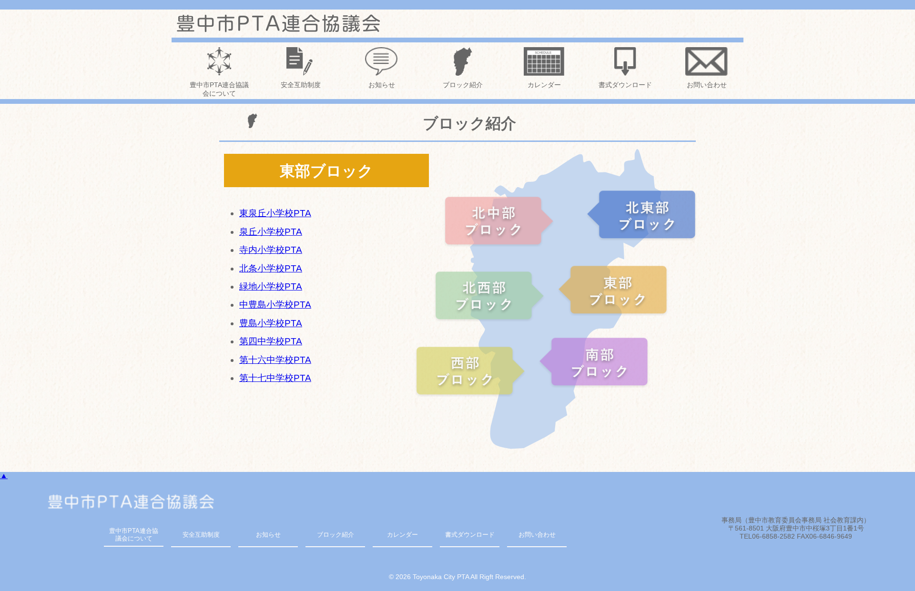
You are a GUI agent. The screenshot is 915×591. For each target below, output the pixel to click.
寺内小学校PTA (270, 250)
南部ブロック (595, 361)
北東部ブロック (642, 214)
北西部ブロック (491, 295)
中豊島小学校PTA (275, 305)
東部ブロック (614, 289)
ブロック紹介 (463, 85)
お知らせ (381, 85)
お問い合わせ (707, 85)
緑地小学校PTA (270, 286)
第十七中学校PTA (275, 378)
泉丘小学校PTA (270, 232)
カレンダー (544, 85)
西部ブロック (472, 370)
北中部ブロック (500, 220)
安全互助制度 (301, 85)
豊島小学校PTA (270, 323)
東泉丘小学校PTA (275, 213)
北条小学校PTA (270, 268)
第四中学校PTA (270, 341)
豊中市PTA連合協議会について (219, 89)
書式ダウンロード (625, 85)
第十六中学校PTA (275, 360)
